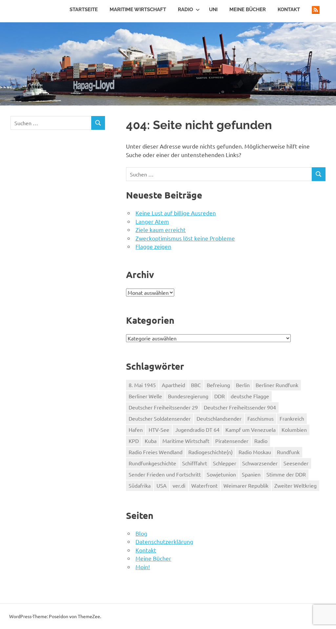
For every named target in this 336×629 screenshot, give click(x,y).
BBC (196, 385)
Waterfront (204, 485)
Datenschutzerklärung (164, 541)
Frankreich (292, 418)
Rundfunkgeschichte (152, 463)
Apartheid (173, 385)
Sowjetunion (221, 474)
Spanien (251, 474)
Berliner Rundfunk (277, 385)
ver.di (179, 485)
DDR (219, 396)
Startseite (84, 9)
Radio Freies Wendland (155, 452)
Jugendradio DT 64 (197, 429)
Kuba (151, 440)
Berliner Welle (145, 396)
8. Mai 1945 (142, 385)
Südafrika (140, 485)
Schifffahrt (194, 463)
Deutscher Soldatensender (160, 418)
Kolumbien (294, 429)
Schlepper (224, 463)
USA (162, 485)
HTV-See (159, 429)
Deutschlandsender (219, 418)
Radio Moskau (255, 452)
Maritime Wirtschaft (138, 9)
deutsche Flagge (250, 396)
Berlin (243, 385)
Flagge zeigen (153, 246)
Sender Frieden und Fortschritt (165, 474)
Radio (185, 9)
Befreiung (218, 385)
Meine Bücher (247, 9)
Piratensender (231, 440)
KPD (134, 440)
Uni (213, 9)
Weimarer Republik (245, 485)
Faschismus (260, 418)
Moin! (143, 566)
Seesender (296, 463)
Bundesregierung (188, 396)
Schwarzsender (260, 463)
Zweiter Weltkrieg (295, 485)
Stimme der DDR (286, 474)
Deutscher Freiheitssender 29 (163, 407)
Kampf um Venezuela (250, 429)
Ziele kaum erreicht (161, 229)
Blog (141, 533)
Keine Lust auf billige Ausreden (176, 212)
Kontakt (289, 9)
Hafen (136, 429)
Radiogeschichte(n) (210, 452)
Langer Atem (152, 221)
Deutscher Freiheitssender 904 (240, 407)
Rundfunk (288, 452)
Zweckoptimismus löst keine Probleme (185, 238)
